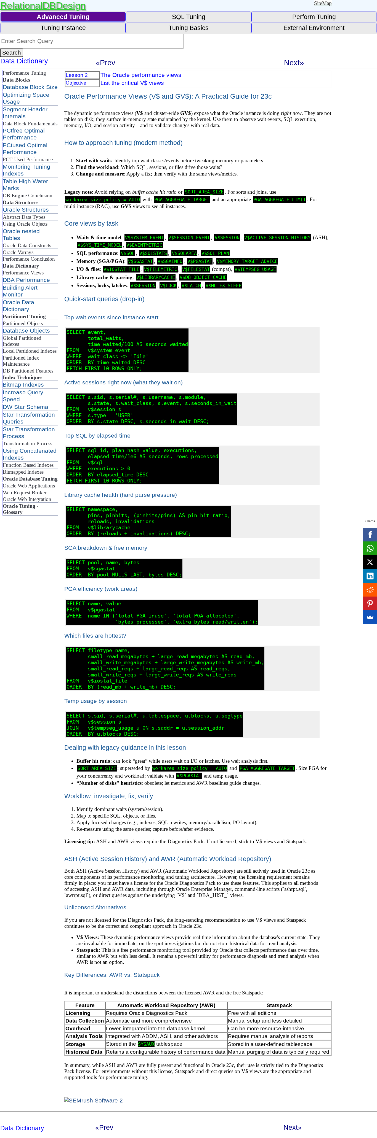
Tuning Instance (63, 27)
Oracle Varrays (18, 252)
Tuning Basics (189, 27)
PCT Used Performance (28, 159)
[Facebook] (370, 534)
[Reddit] (370, 590)
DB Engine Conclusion (27, 195)
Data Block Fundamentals (30, 123)
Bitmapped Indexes (23, 472)
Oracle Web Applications (29, 486)
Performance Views (23, 273)
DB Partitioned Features (28, 371)
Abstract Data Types (24, 217)
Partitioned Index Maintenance (21, 361)
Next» (294, 62)
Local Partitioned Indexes (30, 351)
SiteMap (323, 3)
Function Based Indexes (28, 465)
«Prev (105, 62)
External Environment (313, 27)
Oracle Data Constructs (27, 245)
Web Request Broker (24, 492)
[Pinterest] (370, 603)
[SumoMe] (370, 617)
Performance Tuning (24, 73)
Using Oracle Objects (25, 224)
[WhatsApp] (370, 548)
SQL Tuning (188, 16)
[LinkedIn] (370, 576)
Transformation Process (27, 443)
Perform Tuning (314, 16)
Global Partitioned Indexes (22, 341)
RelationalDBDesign (43, 5)
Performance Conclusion (29, 259)
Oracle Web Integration (27, 499)
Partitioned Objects (23, 323)
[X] (370, 562)
